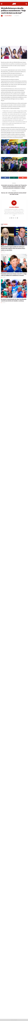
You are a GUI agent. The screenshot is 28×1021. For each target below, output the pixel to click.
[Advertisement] (14, 31)
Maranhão (4, 244)
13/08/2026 (3, 251)
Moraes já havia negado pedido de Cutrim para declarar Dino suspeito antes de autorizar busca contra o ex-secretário (13, 248)
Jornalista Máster (8, 15)
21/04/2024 (17, 15)
